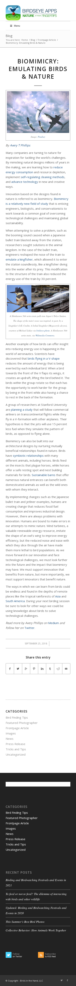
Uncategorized (16, 754)
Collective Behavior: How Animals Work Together (36, 930)
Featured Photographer (22, 723)
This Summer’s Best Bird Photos (25, 922)
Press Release (15, 744)
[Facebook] (67, 980)
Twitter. (29, 628)
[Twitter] (62, 980)
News (9, 739)
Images (11, 733)
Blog (9, 36)
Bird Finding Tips (17, 717)
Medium (53, 623)
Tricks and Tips (16, 749)
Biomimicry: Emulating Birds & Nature (38, 68)
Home (24, 39)
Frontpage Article (47, 39)
